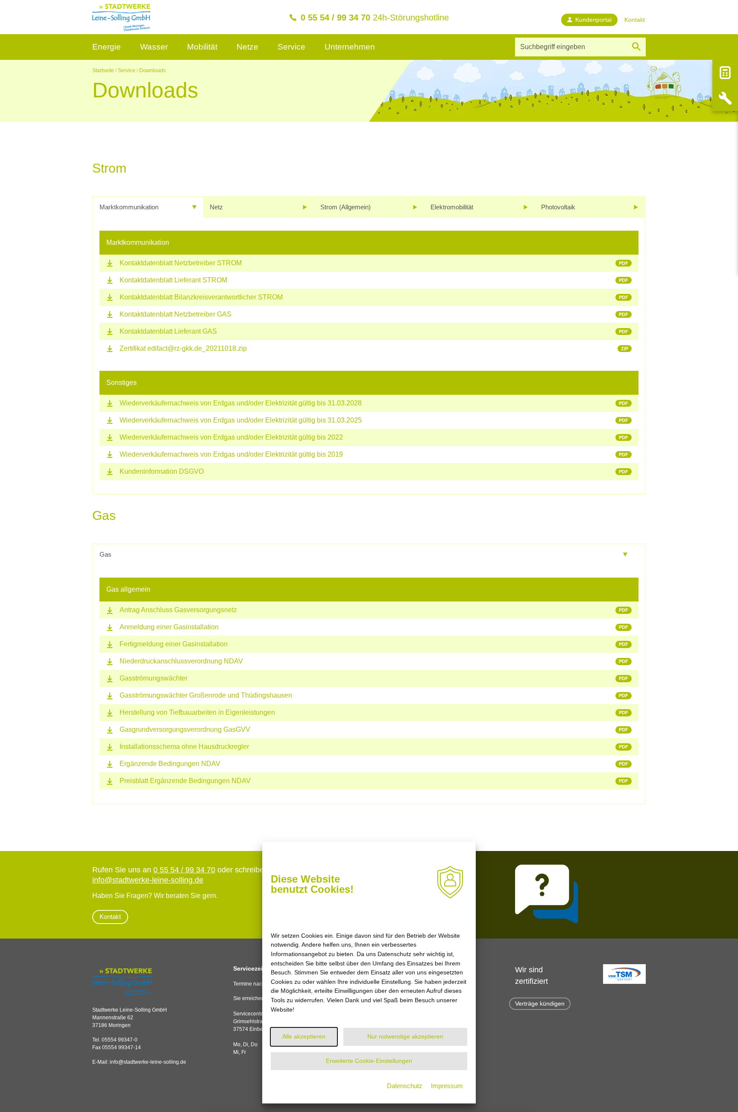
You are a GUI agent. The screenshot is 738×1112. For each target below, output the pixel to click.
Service (291, 46)
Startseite (103, 70)
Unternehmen (350, 46)
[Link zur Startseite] (121, 17)
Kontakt (110, 916)
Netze (247, 46)
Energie (106, 46)
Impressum (447, 1085)
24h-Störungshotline (375, 17)
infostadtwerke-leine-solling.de (148, 1062)
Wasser (154, 46)
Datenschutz (404, 1085)
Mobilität (202, 46)
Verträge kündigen (540, 1003)
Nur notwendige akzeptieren (405, 1036)
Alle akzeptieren (303, 1036)
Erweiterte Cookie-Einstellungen (369, 1060)
